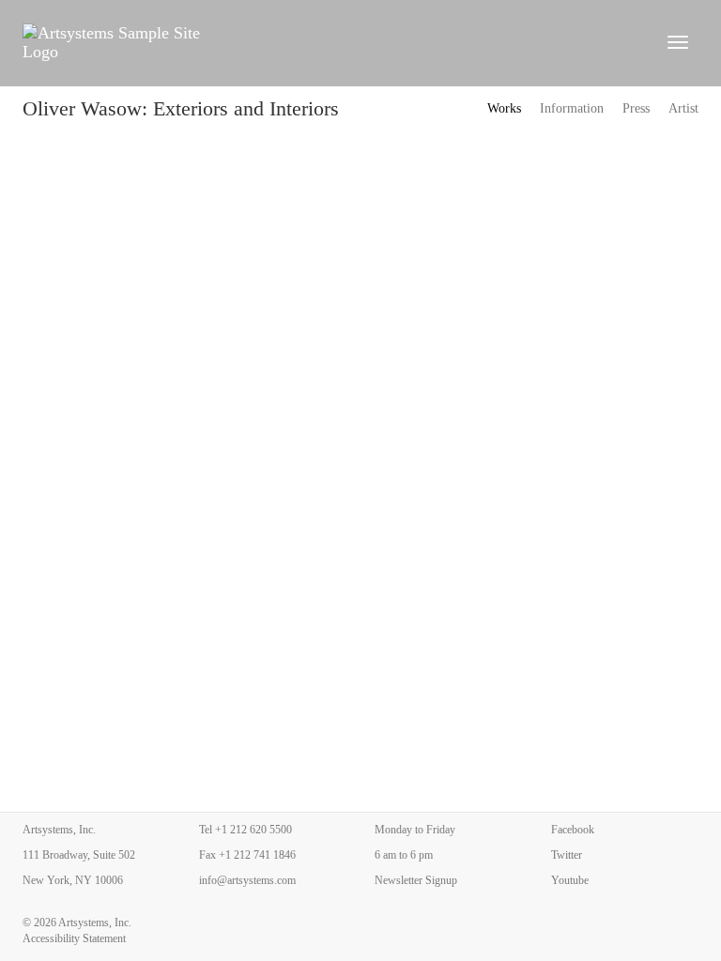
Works (504, 108)
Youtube (570, 880)
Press (636, 108)
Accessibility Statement (74, 938)
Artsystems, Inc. (94, 922)
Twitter (566, 855)
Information (572, 108)
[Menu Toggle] (677, 42)
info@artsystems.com (247, 880)
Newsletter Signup (416, 880)
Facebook (572, 829)
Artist (683, 108)
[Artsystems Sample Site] (332, 42)
